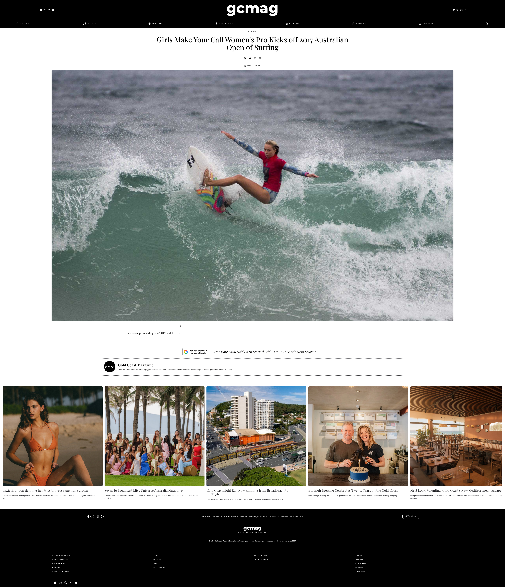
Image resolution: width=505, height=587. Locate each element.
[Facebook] (40, 9)
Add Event (461, 10)
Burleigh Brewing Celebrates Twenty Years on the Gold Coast (353, 490)
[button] (245, 58)
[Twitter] (76, 582)
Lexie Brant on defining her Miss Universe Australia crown (45, 490)
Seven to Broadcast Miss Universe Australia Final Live (144, 490)
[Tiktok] (48, 9)
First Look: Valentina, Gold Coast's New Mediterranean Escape (456, 490)
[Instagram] (44, 9)
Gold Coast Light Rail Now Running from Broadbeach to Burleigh (247, 492)
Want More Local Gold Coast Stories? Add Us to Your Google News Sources (264, 352)
